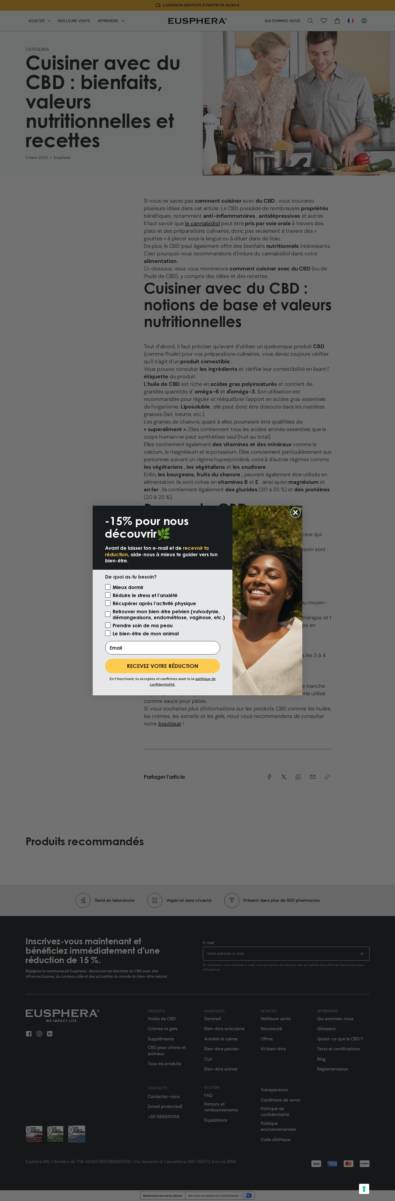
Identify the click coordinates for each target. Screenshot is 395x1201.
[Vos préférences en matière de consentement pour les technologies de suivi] (364, 1189)
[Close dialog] (295, 512)
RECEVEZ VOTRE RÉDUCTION (162, 666)
